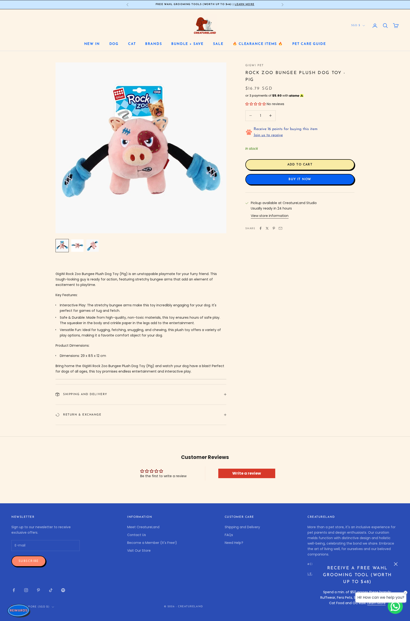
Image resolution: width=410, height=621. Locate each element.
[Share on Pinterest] (274, 228)
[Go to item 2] (77, 245)
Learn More (244, 4)
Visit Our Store (139, 550)
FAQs (229, 534)
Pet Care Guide (309, 44)
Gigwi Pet (254, 65)
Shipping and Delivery (242, 527)
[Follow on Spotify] (63, 590)
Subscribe (29, 561)
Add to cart (300, 164)
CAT (132, 44)
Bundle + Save (187, 44)
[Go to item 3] (92, 245)
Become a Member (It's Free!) (152, 542)
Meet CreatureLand (143, 527)
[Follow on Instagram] (26, 590)
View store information (270, 215)
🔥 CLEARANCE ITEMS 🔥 (258, 44)
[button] (255, 104)
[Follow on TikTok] (50, 590)
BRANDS (153, 44)
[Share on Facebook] (260, 228)
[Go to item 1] (62, 245)
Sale (218, 44)
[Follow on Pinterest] (38, 590)
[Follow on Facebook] (13, 590)
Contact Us (136, 534)
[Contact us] (395, 606)
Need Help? (234, 542)
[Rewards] (19, 610)
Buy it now (300, 179)
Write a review (246, 473)
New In (92, 44)
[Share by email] (280, 228)
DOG (114, 44)
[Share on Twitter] (267, 228)
